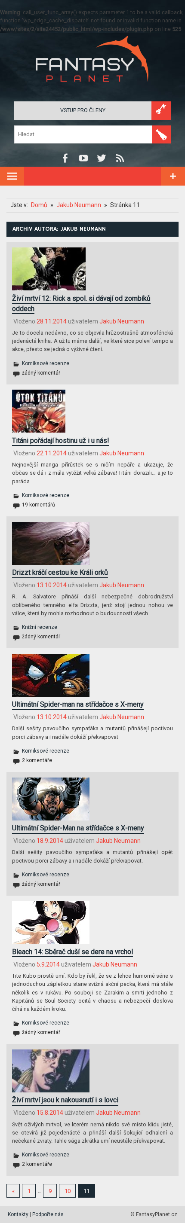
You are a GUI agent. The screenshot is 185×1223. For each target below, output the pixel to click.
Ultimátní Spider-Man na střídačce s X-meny (78, 828)
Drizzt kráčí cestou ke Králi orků (60, 572)
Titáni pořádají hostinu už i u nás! (60, 440)
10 (68, 1191)
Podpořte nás (48, 1214)
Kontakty (18, 1214)
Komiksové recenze (45, 363)
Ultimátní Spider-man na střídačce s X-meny (78, 704)
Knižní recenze (39, 627)
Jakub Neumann (121, 321)
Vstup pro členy (82, 110)
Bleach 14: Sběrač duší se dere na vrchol (72, 952)
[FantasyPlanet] (92, 88)
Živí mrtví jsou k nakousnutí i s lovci (65, 1100)
